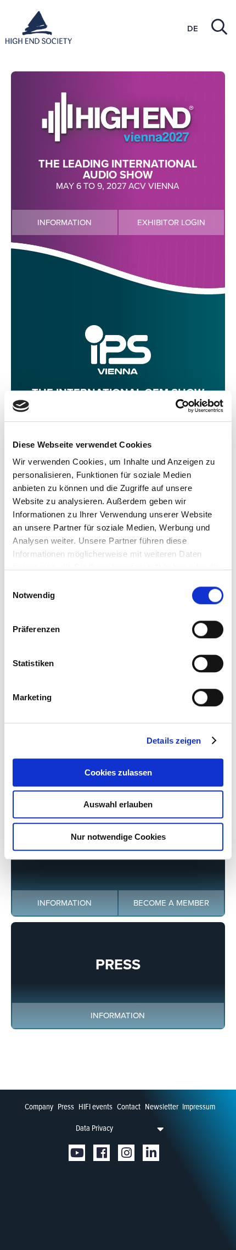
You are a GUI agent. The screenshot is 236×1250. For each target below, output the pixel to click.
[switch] (207, 629)
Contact (129, 1107)
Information (64, 222)
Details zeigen (174, 740)
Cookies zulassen (118, 772)
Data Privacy (94, 1128)
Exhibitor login (171, 222)
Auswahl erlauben (118, 804)
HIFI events (95, 1107)
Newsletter (161, 1107)
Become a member (171, 903)
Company (39, 1107)
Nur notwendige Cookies (118, 836)
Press (66, 1107)
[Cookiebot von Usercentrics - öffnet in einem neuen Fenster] (175, 406)
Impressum (198, 1107)
